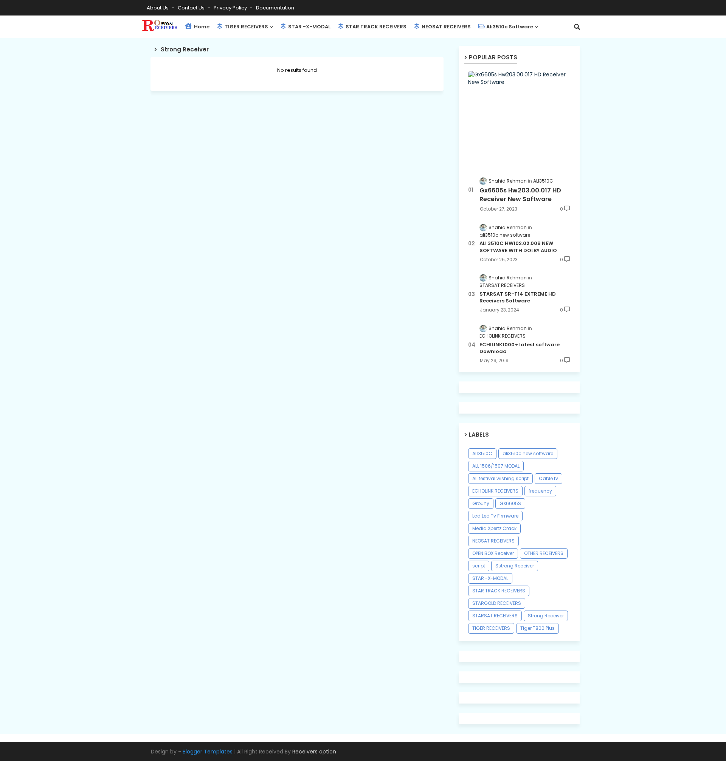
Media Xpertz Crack (494, 528)
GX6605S (510, 503)
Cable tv (548, 478)
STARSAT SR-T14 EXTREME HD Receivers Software (517, 297)
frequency (540, 491)
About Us (158, 7)
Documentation (275, 7)
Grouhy (480, 503)
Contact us (192, 7)
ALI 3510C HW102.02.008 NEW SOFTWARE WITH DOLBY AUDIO (518, 247)
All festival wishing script (500, 478)
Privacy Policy (231, 7)
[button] (577, 26)
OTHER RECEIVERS (543, 553)
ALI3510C (482, 453)
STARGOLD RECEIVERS (496, 603)
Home (201, 26)
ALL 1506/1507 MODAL (496, 466)
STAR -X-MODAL (308, 26)
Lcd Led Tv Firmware (495, 516)
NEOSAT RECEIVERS (445, 26)
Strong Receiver (546, 615)
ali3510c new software (528, 453)
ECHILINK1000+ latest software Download (519, 348)
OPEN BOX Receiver (493, 553)
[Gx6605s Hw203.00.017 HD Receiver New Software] (519, 119)
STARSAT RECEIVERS (495, 615)
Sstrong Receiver (514, 566)
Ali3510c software (509, 26)
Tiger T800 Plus (537, 628)
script (478, 566)
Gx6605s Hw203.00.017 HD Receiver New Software (520, 194)
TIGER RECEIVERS (245, 26)
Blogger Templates (208, 751)
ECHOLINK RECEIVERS (495, 491)
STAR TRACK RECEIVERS (375, 26)
